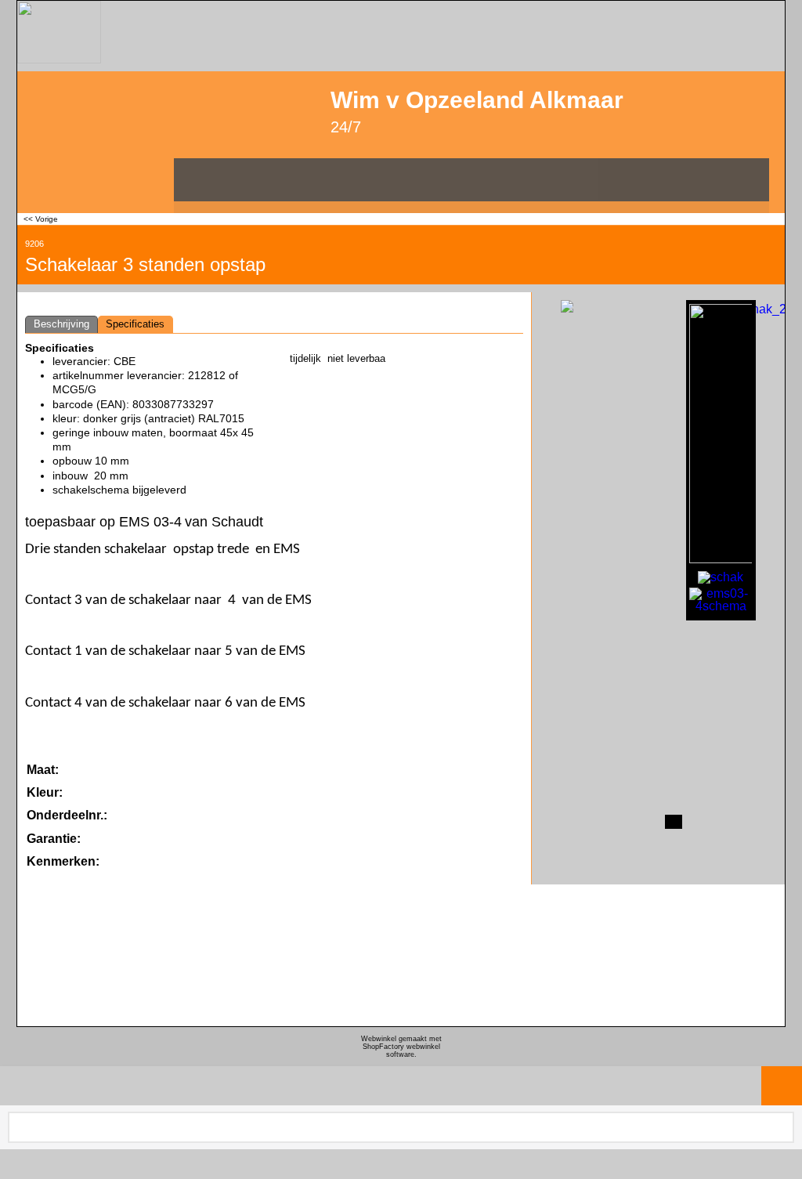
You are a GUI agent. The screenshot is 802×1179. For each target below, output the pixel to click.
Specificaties (135, 324)
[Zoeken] (780, 1127)
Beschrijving (61, 324)
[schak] (720, 575)
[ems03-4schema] (720, 600)
